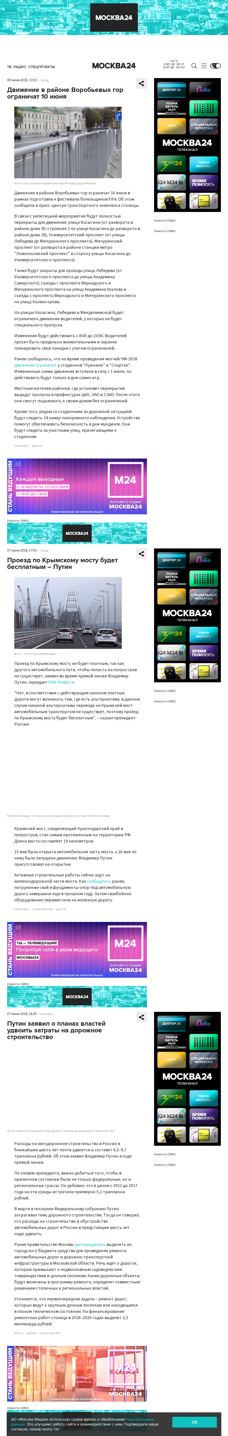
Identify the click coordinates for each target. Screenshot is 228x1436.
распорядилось (90, 1244)
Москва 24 (114, 65)
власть (19, 1333)
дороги (37, 445)
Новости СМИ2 (18, 521)
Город (44, 80)
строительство (42, 909)
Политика (46, 1014)
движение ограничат (35, 365)
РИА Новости (61, 682)
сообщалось (99, 881)
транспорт (21, 445)
